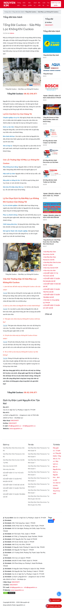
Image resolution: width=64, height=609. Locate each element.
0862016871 (15, 420)
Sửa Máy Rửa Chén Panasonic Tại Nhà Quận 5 (38, 473)
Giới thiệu (24, 4)
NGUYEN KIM (9, 4)
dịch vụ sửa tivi (56, 480)
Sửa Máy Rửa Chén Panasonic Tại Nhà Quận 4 (38, 479)
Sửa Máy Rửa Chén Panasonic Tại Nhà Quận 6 (38, 467)
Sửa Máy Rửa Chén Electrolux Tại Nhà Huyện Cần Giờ (38, 497)
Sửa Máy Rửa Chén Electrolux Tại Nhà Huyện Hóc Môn (38, 503)
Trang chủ (19, 4)
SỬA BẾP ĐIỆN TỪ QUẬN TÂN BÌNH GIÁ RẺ (14, 495)
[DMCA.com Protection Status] (9, 593)
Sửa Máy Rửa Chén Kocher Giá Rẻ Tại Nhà (13, 461)
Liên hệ (44, 4)
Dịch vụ (35, 4)
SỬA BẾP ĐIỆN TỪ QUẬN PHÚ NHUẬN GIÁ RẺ (12, 480)
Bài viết (39, 4)
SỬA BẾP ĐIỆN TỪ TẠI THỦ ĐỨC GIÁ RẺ (13, 474)
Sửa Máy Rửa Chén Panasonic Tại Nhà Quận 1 (38, 491)
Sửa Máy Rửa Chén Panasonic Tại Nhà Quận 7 (38, 461)
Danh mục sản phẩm (55, 4)
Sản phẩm (30, 4)
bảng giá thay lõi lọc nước (56, 490)
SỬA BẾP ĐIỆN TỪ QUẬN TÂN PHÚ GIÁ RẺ (14, 489)
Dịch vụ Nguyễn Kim (55, 474)
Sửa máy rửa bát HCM (51, 268)
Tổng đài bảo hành (18, 12)
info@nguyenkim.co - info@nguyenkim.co (22, 426)
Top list (48, 4)
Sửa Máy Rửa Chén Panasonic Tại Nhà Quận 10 (38, 449)
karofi (51, 521)
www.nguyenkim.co (15, 428)
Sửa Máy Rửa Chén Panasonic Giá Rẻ (13, 455)
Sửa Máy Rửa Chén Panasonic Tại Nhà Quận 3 (38, 485)
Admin (12, 33)
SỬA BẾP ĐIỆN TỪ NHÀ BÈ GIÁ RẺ (13, 485)
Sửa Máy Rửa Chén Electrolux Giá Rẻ (13, 449)
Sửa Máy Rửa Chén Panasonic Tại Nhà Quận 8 (38, 455)
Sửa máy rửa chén (50, 270)
